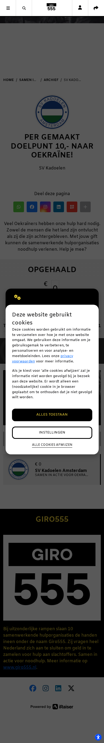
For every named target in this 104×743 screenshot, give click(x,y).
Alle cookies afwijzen (52, 445)
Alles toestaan (52, 414)
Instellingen (52, 432)
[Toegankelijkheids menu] (98, 737)
